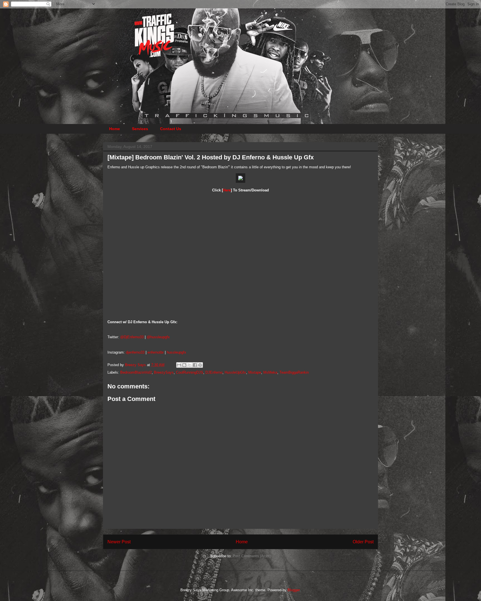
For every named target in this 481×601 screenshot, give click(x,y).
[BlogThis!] (184, 365)
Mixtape (254, 372)
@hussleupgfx (158, 337)
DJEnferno (213, 372)
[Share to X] (189, 365)
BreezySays (164, 372)
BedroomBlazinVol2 (136, 372)
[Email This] (179, 365)
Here (227, 190)
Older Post (363, 541)
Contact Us (170, 128)
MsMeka (270, 372)
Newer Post (119, 541)
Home (114, 128)
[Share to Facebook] (195, 365)
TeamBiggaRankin (294, 372)
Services (140, 128)
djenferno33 (135, 352)
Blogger (294, 590)
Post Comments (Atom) (252, 556)
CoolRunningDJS (189, 372)
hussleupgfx (176, 352)
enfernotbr (156, 352)
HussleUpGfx (235, 372)
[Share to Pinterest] (200, 365)
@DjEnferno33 (132, 337)
